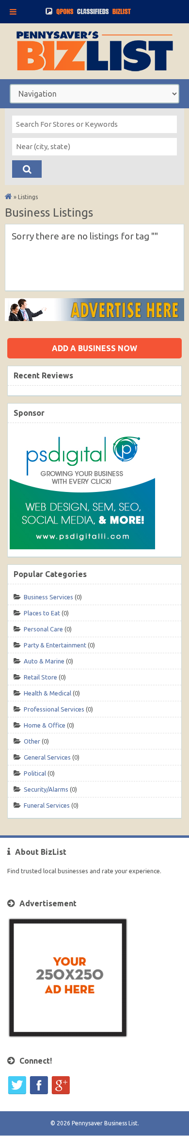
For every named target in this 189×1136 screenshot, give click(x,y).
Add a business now (94, 348)
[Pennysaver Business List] (8, 197)
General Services (47, 757)
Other (32, 741)
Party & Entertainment (55, 645)
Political (35, 773)
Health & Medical (47, 693)
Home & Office (44, 725)
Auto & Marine (44, 661)
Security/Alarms (46, 789)
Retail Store (40, 677)
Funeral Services (47, 805)
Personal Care (43, 629)
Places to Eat (42, 613)
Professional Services (54, 709)
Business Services (48, 596)
